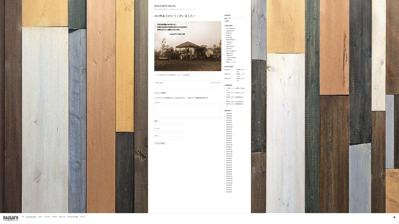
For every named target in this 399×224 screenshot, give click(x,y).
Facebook (394, 217)
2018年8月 (229, 113)
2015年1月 (229, 142)
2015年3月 (229, 140)
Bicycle (228, 33)
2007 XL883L (229, 28)
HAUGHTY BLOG (31, 217)
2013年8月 (229, 158)
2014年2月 (229, 149)
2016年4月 (229, 131)
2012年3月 (229, 172)
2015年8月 (229, 138)
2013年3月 (229, 165)
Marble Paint (229, 46)
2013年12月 (229, 151)
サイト (156, 135)
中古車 (228, 60)
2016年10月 (229, 127)
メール (157, 128)
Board (227, 35)
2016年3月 (229, 133)
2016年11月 (229, 124)
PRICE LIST (62, 217)
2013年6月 (229, 163)
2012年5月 (229, 167)
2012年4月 (229, 169)
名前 (156, 121)
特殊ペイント (230, 62)
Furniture (228, 42)
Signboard (228, 53)
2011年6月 (229, 189)
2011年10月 (229, 183)
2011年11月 (229, 180)
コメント (157, 102)
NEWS (40, 217)
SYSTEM (54, 217)
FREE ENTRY (230, 39)
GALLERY (47, 217)
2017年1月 (229, 122)
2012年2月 (229, 174)
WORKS (228, 55)
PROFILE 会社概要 (73, 217)
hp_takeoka (238, 101)
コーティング (216, 82)
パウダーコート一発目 (232, 88)
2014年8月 (229, 147)
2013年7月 (229, 160)
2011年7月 (229, 187)
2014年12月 (229, 145)
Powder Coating (230, 51)
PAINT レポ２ (230, 97)
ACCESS (82, 217)
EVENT (228, 37)
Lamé (227, 44)
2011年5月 (229, 192)
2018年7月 (229, 116)
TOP (23, 217)
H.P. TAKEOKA (171, 75)
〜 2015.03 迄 (171, 9)
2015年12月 (229, 136)
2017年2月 (229, 120)
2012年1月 (229, 176)
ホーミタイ (158, 82)
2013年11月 (229, 154)
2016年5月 (229, 129)
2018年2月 (229, 118)
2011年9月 (229, 185)
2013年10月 (229, 156)
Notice (227, 48)
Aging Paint (229, 31)
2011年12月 (229, 178)
